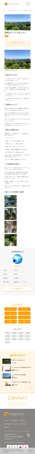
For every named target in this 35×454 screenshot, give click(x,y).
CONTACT (24, 424)
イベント (24, 317)
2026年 (7, 333)
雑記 (19, 10)
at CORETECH (24, 321)
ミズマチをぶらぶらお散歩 (19, 374)
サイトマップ (8, 438)
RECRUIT (6, 427)
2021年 (14, 336)
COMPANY (14, 420)
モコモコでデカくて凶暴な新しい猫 (21, 382)
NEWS (16, 424)
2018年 (7, 339)
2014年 (21, 339)
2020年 (21, 336)
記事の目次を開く (15, 42)
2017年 (14, 339)
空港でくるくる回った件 (18, 360)
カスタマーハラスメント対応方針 (13, 436)
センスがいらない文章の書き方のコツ (21, 367)
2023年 (27, 333)
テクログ (10, 309)
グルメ (24, 313)
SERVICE (22, 420)
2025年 (14, 333)
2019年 (27, 336)
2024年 (21, 333)
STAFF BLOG (12, 10)
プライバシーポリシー (10, 434)
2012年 (7, 342)
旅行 (10, 317)
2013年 (27, 339)
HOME (4, 10)
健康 (10, 321)
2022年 (7, 336)
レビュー (24, 309)
